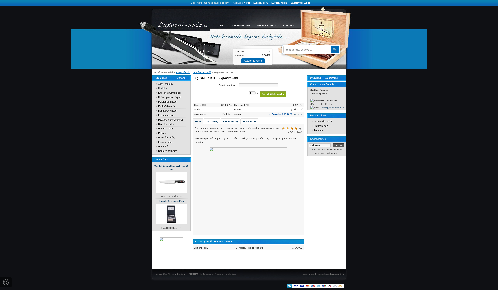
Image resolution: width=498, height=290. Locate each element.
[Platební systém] (315, 287)
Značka (181, 78)
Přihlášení (315, 78)
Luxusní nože (183, 72)
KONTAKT (288, 25)
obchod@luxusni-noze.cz (332, 107)
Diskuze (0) (212, 121)
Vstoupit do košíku (253, 60)
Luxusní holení (279, 3)
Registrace (331, 78)
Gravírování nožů (202, 72)
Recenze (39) (230, 121)
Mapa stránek (309, 274)
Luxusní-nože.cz (178, 274)
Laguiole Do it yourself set (171, 201)
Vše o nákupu (241, 25)
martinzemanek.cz (334, 274)
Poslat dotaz (249, 121)
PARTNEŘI (194, 274)
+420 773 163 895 (328, 100)
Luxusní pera (260, 3)
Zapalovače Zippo (300, 3)
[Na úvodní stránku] (183, 25)
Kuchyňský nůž (241, 3)
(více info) (297, 114)
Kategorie (161, 78)
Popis (198, 121)
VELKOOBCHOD (266, 25)
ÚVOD (221, 25)
